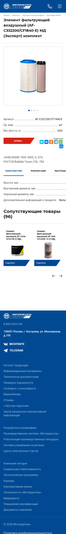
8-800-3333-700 (13, 324)
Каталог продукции (16, 365)
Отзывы (9, 400)
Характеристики (13, 170)
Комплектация (38, 170)
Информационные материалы (22, 371)
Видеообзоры (12, 394)
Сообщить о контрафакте (20, 388)
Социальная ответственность (22, 469)
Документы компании (18, 509)
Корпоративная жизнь (18, 486)
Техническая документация (21, 376)
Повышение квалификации (21, 504)
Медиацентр (11, 498)
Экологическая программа (21, 475)
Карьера (9, 480)
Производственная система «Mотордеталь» (31, 433)
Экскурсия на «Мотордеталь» (22, 492)
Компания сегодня (15, 463)
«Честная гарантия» (16, 405)
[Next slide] (60, 276)
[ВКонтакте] (46, 142)
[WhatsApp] (61, 142)
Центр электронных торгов (21, 451)
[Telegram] (56, 142)
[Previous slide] (54, 276)
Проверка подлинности (18, 382)
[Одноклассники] (51, 142)
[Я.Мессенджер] (42, 142)
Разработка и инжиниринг (20, 427)
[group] (18, 246)
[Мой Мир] (61, 146)
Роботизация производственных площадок (31, 439)
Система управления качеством (24, 445)
